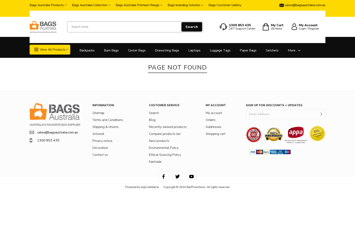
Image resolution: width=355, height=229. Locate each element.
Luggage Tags (220, 50)
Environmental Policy (164, 148)
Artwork (98, 134)
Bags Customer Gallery (225, 5)
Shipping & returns (105, 127)
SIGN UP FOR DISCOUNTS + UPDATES (274, 105)
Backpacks (87, 50)
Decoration (100, 148)
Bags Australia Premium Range (137, 5)
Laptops (194, 50)
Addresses (213, 127)
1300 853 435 (48, 140)
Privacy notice (102, 141)
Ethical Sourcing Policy (165, 155)
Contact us (100, 155)
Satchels (272, 50)
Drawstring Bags (167, 50)
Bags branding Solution (184, 5)
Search (192, 27)
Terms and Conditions (107, 120)
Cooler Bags (137, 50)
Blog (152, 120)
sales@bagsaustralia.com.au (57, 132)
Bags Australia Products (47, 5)
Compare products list (165, 134)
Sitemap (98, 113)
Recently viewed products (168, 127)
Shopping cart (215, 134)
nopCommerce (150, 187)
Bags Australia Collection (89, 5)
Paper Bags (248, 50)
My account (214, 113)
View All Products (52, 50)
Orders (211, 120)
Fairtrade (155, 162)
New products (159, 141)
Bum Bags (111, 50)
